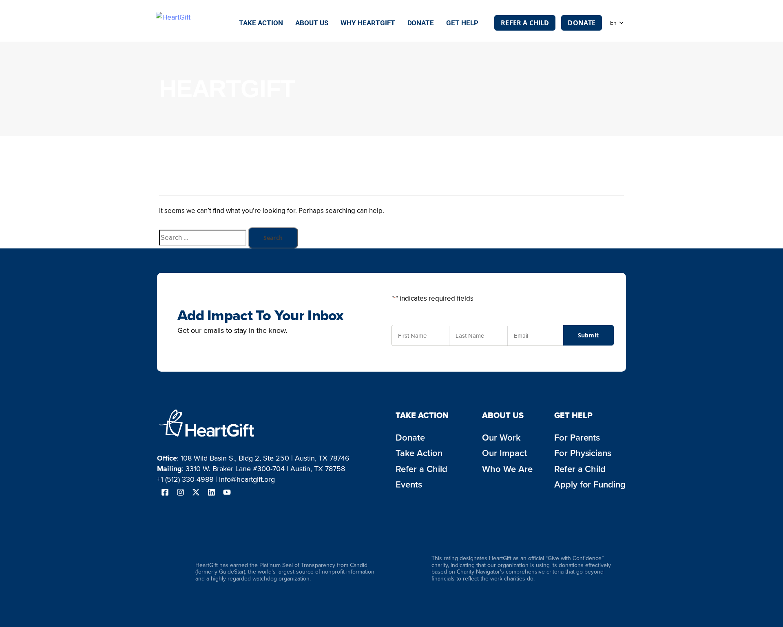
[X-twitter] (195, 492)
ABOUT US (503, 415)
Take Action (261, 23)
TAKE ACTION (422, 415)
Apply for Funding (590, 484)
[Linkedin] (211, 492)
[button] (616, 22)
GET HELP (573, 415)
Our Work (501, 437)
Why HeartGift (368, 23)
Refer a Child (421, 468)
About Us (311, 23)
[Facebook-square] (165, 492)
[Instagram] (180, 492)
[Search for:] (202, 237)
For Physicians (583, 452)
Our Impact (504, 452)
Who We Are (507, 468)
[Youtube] (226, 492)
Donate (420, 23)
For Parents (577, 437)
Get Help (462, 23)
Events (409, 484)
